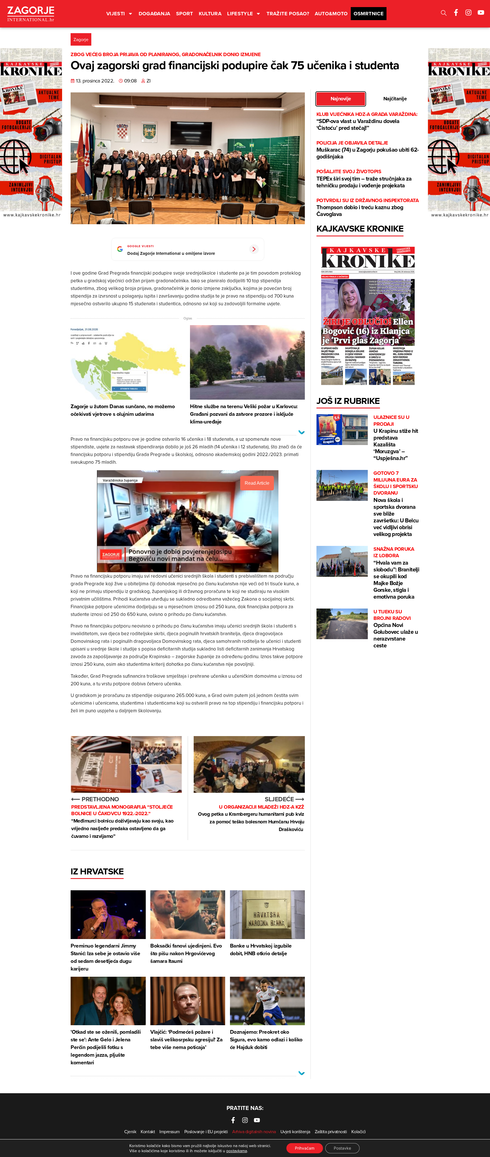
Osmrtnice (369, 13)
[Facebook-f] (456, 12)
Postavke (342, 1148)
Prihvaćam (304, 1148)
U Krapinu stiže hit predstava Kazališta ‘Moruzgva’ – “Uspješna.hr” (395, 438)
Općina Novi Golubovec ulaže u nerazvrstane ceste (395, 629)
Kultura (210, 13)
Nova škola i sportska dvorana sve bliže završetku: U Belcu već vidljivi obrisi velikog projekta (396, 504)
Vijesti (115, 13)
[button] (444, 13)
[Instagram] (468, 12)
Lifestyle (240, 13)
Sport (184, 13)
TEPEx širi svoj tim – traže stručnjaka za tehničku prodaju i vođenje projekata (363, 178)
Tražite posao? (288, 13)
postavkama (236, 1150)
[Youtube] (481, 12)
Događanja (154, 13)
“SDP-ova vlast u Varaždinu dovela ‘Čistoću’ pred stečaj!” (366, 121)
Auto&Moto (331, 13)
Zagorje (80, 39)
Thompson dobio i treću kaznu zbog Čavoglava (367, 207)
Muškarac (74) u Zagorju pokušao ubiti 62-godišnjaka (367, 150)
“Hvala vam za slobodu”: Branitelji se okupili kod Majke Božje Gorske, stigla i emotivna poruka (396, 573)
